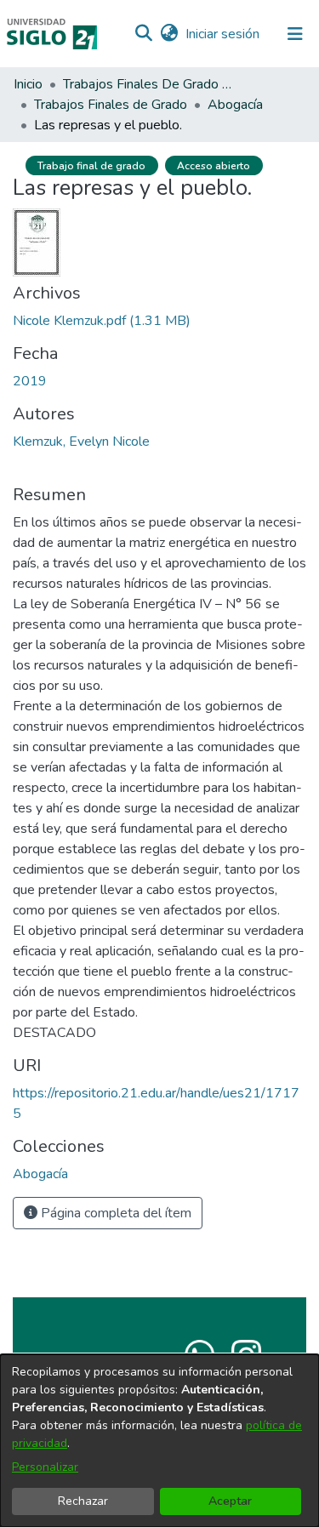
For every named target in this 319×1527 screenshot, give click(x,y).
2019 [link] (30, 381)
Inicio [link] (28, 84)
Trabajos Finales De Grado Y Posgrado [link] (148, 84)
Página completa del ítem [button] (114, 1213)
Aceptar (230, 1501)
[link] (102, 320)
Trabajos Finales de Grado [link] (110, 104)
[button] (143, 34)
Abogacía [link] (235, 104)
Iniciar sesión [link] (223, 34)
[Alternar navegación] (295, 34)
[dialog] (159, 1440)
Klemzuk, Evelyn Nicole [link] (81, 441)
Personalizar (45, 1467)
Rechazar (83, 1501)
